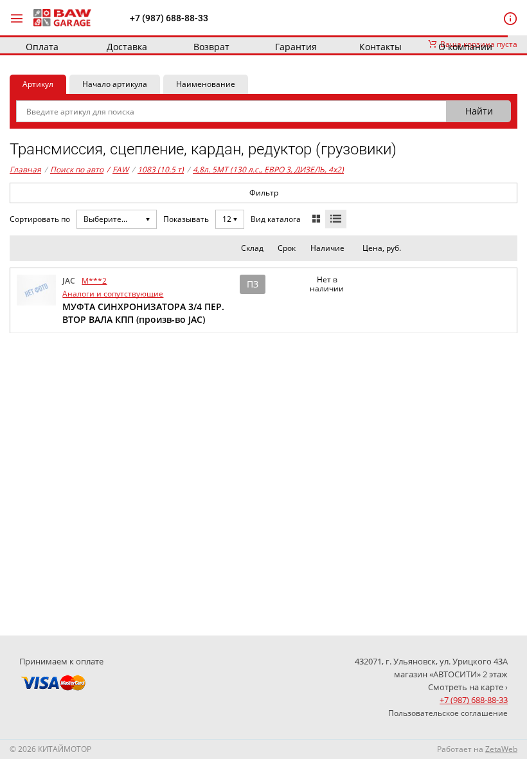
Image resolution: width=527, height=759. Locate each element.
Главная (25, 169)
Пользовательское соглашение (448, 713)
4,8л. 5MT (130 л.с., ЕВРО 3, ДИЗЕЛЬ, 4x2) (268, 169)
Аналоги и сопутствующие (112, 293)
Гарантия (296, 47)
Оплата (42, 47)
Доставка (127, 47)
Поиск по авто (76, 169)
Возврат (211, 47)
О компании (465, 47)
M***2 (94, 280)
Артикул (37, 83)
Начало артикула (114, 83)
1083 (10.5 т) (161, 169)
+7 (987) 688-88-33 (169, 18)
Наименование (205, 83)
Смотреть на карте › (468, 687)
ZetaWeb (501, 749)
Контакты (380, 47)
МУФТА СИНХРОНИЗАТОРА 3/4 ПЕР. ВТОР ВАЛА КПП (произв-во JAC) (143, 312)
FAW (118, 169)
